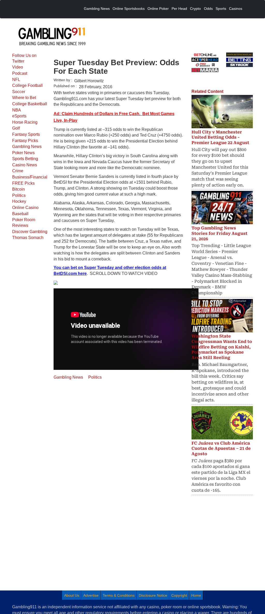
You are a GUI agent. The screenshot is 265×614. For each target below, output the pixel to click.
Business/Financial (29, 177)
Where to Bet (24, 97)
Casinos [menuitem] (235, 8)
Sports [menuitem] (221, 8)
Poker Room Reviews (23, 223)
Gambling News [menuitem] (97, 8)
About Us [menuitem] (71, 595)
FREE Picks (23, 183)
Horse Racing (25, 122)
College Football (27, 85)
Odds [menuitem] (208, 8)
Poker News (23, 153)
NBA (16, 110)
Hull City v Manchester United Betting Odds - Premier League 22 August (220, 137)
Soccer (18, 91)
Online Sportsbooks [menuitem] (129, 8)
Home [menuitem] (196, 595)
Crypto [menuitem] (195, 8)
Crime (17, 171)
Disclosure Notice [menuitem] (153, 595)
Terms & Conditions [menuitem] (119, 595)
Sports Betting (25, 158)
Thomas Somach (27, 237)
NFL (16, 79)
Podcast (19, 73)
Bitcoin (18, 189)
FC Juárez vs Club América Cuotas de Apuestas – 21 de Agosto (221, 448)
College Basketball (29, 104)
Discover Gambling (29, 231)
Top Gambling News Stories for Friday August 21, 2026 (219, 233)
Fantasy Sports (26, 134)
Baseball (20, 214)
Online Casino (25, 207)
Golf (16, 128)
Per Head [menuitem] (179, 8)
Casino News (24, 165)
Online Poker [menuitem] (158, 8)
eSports (19, 116)
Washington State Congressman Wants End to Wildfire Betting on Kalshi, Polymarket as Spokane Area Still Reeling (222, 347)
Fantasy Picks (25, 140)
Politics (19, 195)
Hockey (19, 201)
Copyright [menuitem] (179, 595)
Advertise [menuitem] (91, 595)
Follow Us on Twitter (24, 58)
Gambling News (27, 146)
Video (17, 67)
